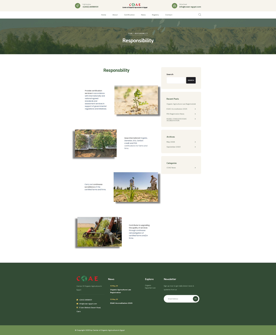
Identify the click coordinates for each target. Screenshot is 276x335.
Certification (129, 15)
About (115, 15)
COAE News (171, 168)
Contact (168, 15)
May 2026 (171, 142)
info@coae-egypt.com (190, 7)
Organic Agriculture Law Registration (181, 104)
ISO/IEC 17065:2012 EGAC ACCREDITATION (177, 120)
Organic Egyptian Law (150, 286)
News (143, 15)
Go (195, 299)
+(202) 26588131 (90, 7)
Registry (155, 15)
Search (170, 74)
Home (103, 15)
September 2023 (173, 147)
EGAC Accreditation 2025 (177, 109)
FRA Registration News (175, 114)
